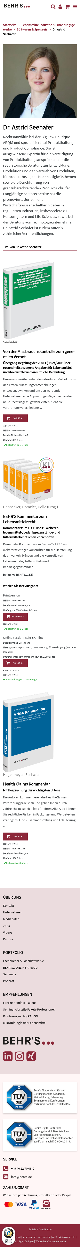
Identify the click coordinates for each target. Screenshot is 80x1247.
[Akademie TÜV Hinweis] (40, 1133)
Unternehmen (12, 912)
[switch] (8, 1241)
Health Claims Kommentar (26, 784)
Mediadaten (11, 919)
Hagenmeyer (13, 774)
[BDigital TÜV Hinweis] (40, 1097)
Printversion (11, 595)
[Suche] (53, 6)
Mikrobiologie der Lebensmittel (24, 1023)
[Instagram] (19, 1056)
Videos (7, 932)
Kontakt (8, 905)
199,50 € (17, 836)
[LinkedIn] (8, 1056)
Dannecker (11, 506)
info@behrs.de (21, 1177)
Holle (42, 506)
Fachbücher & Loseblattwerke (23, 961)
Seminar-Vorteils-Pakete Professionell (29, 1009)
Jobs (6, 926)
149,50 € (17, 418)
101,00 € (17, 663)
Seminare (9, 974)
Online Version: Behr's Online (23, 637)
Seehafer (10, 342)
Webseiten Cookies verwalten (51, 1241)
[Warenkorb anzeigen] (67, 6)
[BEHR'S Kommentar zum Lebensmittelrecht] (28, 480)
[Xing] (31, 1056)
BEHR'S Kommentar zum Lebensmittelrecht (25, 519)
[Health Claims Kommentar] (28, 731)
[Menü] (75, 6)
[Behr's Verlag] (17, 5)
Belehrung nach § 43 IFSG (20, 1016)
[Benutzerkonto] (60, 6)
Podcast (8, 981)
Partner (8, 939)
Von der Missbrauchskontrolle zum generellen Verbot (39, 354)
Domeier (29, 506)
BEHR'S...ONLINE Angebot (20, 967)
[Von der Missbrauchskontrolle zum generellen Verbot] (28, 299)
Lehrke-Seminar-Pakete (19, 1003)
